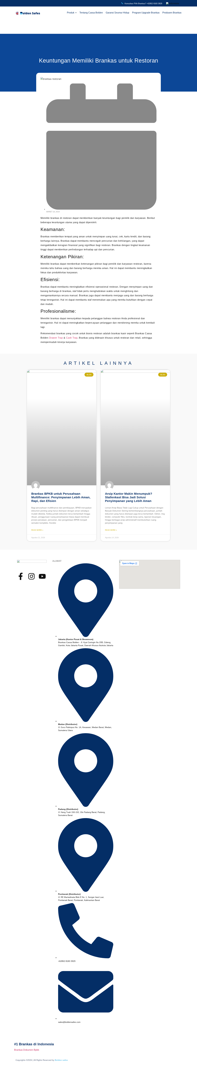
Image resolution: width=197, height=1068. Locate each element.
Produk (70, 12)
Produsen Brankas (171, 12)
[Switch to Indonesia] (172, 3)
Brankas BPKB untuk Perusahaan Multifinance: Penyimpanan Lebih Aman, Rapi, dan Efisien (60, 497)
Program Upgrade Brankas (146, 12)
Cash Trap (72, 338)
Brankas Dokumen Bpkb (26, 1050)
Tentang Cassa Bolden (91, 12)
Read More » (37, 530)
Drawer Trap (56, 338)
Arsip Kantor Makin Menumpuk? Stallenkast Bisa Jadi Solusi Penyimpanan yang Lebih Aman (128, 497)
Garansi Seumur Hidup (117, 12)
